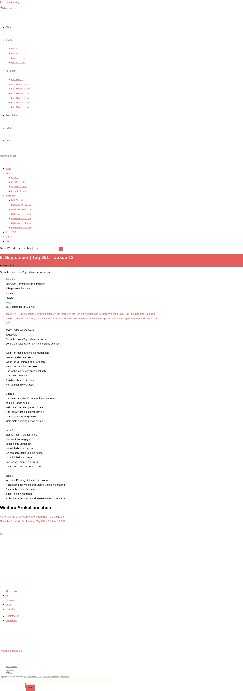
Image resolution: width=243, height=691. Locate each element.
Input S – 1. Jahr (18, 191)
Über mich (10, 609)
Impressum (65, 677)
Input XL (15, 177)
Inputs (8, 173)
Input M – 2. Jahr (19, 186)
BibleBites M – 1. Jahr (21, 205)
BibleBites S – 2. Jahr (21, 218)
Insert (30, 688)
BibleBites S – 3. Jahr (21, 223)
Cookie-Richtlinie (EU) (33, 677)
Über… (9, 241)
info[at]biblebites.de (11, 650)
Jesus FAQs (11, 232)
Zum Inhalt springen (11, 2)
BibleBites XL (17, 200)
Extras (9, 237)
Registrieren (12, 616)
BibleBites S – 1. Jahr (21, 214)
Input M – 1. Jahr (19, 182)
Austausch (10, 196)
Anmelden (11, 279)
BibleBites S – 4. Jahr (21, 227)
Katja (8, 302)
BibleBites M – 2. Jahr (21, 209)
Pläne (8, 168)
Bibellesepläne (12, 591)
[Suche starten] (61, 249)
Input (8, 595)
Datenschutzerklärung (51, 677)
